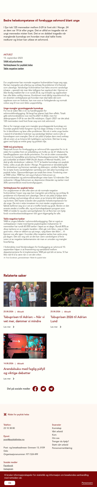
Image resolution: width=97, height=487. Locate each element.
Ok (9, 483)
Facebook (8, 465)
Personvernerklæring (62, 448)
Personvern (87, 482)
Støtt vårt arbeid (60, 444)
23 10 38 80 (9, 428)
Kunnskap (56, 428)
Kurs (54, 434)
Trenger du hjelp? (60, 441)
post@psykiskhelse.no (14, 439)
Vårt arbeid (57, 431)
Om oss (55, 438)
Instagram (8, 469)
